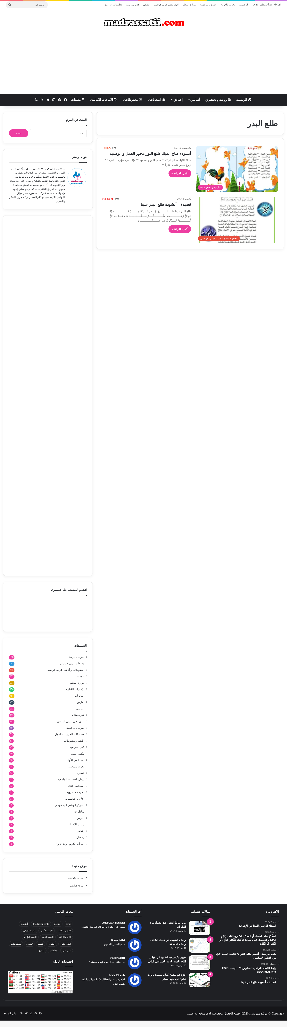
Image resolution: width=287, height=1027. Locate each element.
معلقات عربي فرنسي (72, 663)
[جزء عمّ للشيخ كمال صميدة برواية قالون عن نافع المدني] (199, 980)
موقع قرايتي (76, 885)
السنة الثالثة (65, 937)
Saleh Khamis (117, 975)
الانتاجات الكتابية (103, 99)
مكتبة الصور (77, 753)
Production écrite (41, 924)
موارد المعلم (189, 4)
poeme (57, 924)
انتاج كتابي (66, 943)
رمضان (80, 837)
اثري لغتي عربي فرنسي (166, 4)
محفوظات (132, 99)
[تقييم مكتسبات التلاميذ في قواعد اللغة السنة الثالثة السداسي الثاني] (199, 962)
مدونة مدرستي (75, 877)
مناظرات (79, 811)
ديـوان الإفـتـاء (76, 824)
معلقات (76, 99)
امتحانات (156, 99)
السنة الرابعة (30, 937)
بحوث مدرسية (76, 766)
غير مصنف (78, 715)
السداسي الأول (75, 760)
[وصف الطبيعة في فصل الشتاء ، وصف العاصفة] (199, 945)
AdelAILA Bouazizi (113, 922)
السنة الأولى (47, 930)
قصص (146, 4)
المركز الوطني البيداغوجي (69, 805)
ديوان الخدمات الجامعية (71, 779)
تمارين (80, 702)
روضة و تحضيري (216, 99)
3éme (68, 924)
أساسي (195, 99)
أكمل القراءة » (179, 173)
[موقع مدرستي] (143, 22)
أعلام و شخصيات (74, 798)
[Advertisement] (143, 62)
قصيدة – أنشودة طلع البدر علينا (166, 204)
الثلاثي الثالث (64, 930)
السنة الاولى (29, 930)
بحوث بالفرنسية (208, 4)
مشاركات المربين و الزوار (69, 734)
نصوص (80, 818)
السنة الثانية (47, 937)
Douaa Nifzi (118, 940)
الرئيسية (243, 4)
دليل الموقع (10, 1013)
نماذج (41, 950)
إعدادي (178, 99)
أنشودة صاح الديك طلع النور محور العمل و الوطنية (150, 153)
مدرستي (66, 950)
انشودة (51, 943)
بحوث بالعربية (228, 4)
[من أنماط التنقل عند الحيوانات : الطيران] (199, 928)
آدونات (80, 676)
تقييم (40, 943)
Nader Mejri (117, 957)
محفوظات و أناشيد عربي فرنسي (65, 669)
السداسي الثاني (75, 785)
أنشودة (24, 924)
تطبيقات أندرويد (113, 4)
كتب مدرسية (132, 4)
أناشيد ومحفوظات (74, 740)
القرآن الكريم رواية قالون (69, 843)
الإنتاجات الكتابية (75, 689)
